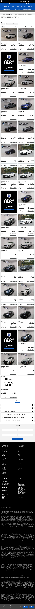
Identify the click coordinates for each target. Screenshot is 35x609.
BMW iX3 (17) (4, 458)
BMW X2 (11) (3, 465)
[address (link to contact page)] (30, 1)
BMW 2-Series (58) (5, 445)
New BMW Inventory (21, 445)
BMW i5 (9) (3, 454)
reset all (19, 17)
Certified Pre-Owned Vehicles (22, 447)
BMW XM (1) (3, 474)
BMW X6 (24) (4, 471)
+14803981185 (6, 485)
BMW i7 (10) (3, 455)
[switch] (34, 1)
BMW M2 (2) (3, 459)
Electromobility (20, 451)
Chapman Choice (4, 489)
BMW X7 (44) (4, 473)
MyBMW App (20, 467)
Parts (19, 458)
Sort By (26, 26)
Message (21, 432)
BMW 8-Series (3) (4, 451)
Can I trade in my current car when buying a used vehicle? (13, 417)
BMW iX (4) (3, 456)
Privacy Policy (20, 468)
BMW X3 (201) (4, 467)
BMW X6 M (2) (4, 472)
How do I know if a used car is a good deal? (10, 404)
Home (2, 11)
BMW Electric (20, 449)
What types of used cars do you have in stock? (11, 408)
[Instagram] (3, 498)
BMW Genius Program (21, 465)
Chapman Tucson (4, 491)
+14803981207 (6, 484)
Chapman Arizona (4, 490)
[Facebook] (2, 498)
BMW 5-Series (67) (4, 449)
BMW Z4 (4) (3, 476)
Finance (19, 454)
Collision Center (20, 459)
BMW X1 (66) (4, 464)
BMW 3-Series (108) (5, 446)
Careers (19, 463)
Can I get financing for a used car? (8, 411)
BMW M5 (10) (4, 463)
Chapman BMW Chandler (23, 1)
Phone (3, 432)
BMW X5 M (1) (4, 469)
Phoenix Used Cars (5, 494)
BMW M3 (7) (3, 460)
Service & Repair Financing (22, 456)
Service (19, 455)
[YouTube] (5, 498)
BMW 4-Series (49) (5, 447)
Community (20, 464)
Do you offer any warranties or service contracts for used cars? (14, 414)
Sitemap (19, 469)
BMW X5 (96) (4, 468)
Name (4, 428)
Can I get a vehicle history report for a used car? (11, 420)
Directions (19, 460)
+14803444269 (6, 483)
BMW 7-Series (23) (4, 450)
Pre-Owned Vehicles (21, 446)
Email (20, 428)
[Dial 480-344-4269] (31, 1)
